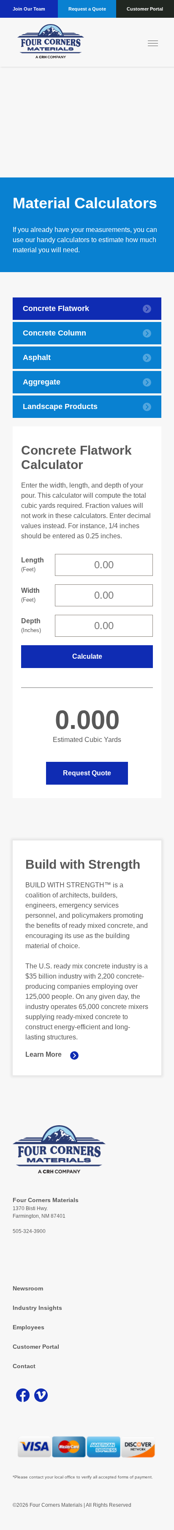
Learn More (43, 1054)
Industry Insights (37, 1307)
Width (29, 595)
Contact (24, 1366)
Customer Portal (145, 8)
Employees (28, 1327)
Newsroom (28, 1288)
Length (29, 564)
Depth (29, 625)
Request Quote (87, 773)
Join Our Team (29, 8)
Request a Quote (87, 8)
